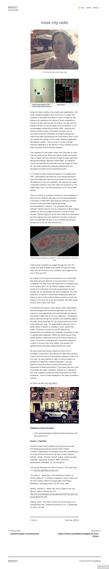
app (71, 520)
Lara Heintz (52, 383)
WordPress (97, 561)
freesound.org (39, 449)
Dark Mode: (101, 567)
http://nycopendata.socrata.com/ (46, 470)
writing (95, 8)
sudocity (13, 7)
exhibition (76, 520)
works (88, 8)
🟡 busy (81, 8)
